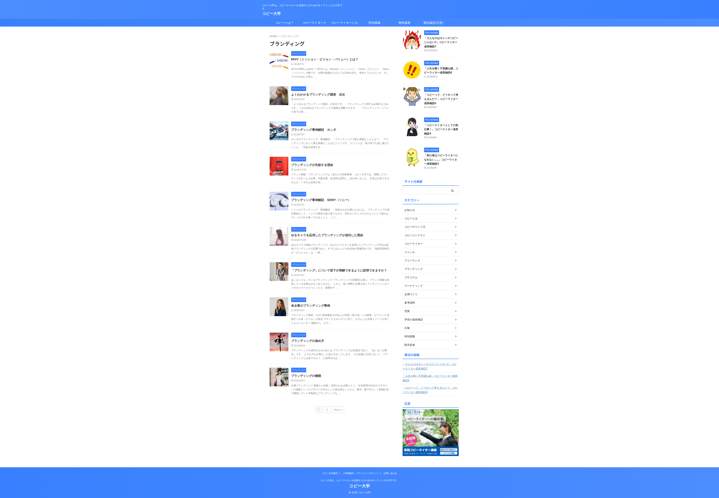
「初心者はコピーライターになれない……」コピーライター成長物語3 (441, 159)
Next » (338, 409)
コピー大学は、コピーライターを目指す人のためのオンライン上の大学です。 (359, 480)
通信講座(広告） (434, 23)
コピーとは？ (285, 23)
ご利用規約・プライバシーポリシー (361, 473)
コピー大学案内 (330, 473)
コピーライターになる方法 (344, 23)
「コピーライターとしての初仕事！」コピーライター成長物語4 (441, 129)
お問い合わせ (390, 473)
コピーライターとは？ (315, 23)
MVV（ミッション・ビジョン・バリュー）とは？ (324, 59)
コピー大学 (271, 13)
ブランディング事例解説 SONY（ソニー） (321, 200)
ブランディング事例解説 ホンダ (313, 129)
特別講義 (374, 23)
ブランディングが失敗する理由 (312, 165)
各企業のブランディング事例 (310, 305)
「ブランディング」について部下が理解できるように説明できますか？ (339, 270)
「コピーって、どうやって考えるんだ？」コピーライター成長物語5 (441, 99)
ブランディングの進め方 (307, 341)
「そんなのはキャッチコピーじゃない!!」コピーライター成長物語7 (441, 42)
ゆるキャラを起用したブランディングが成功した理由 (327, 235)
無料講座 (404, 23)
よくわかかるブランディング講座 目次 (318, 94)
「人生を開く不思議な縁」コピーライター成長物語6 (430, 378)
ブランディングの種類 (306, 376)
